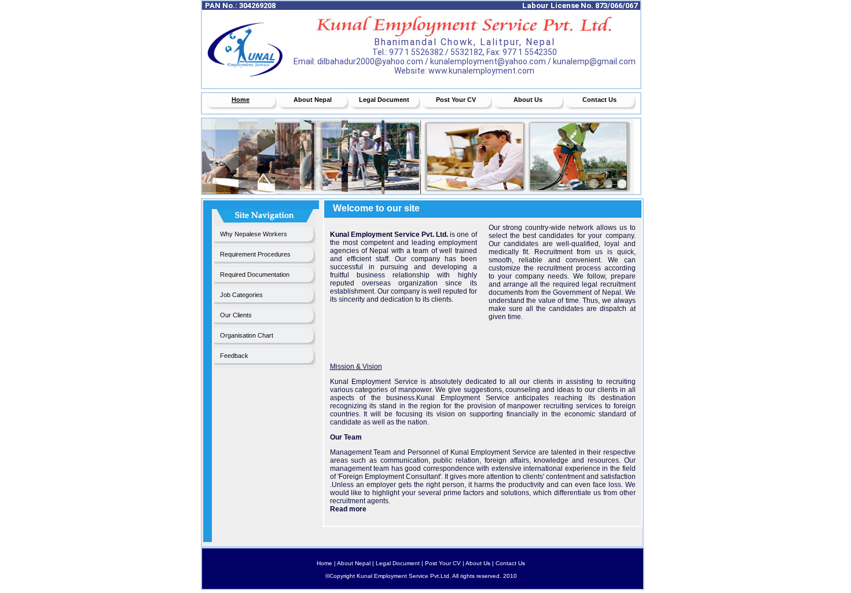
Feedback (234, 355)
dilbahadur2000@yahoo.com (370, 61)
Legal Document (384, 99)
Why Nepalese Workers (253, 233)
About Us (527, 99)
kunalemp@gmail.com (594, 61)
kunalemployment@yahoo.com (488, 61)
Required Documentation (254, 274)
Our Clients (236, 315)
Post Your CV (456, 99)
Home (241, 99)
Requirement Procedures (255, 254)
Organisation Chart (246, 335)
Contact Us (599, 99)
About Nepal (313, 99)
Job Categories (241, 294)
